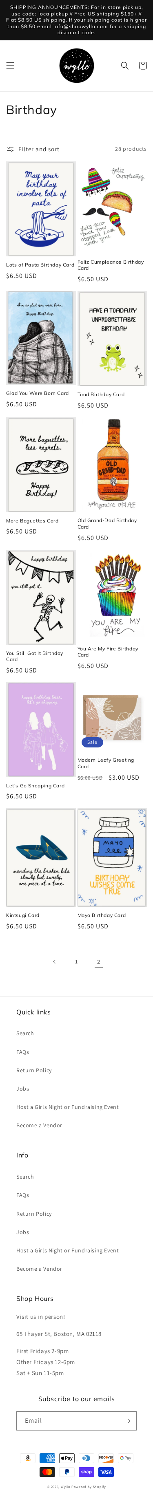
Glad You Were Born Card (37, 393)
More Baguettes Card (32, 521)
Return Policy (34, 1070)
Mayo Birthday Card (102, 915)
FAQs (22, 1052)
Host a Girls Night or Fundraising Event (67, 1107)
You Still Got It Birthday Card (34, 656)
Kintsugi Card (23, 915)
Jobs (22, 1088)
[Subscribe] (127, 1420)
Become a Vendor (39, 1125)
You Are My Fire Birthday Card (108, 652)
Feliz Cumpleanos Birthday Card (111, 265)
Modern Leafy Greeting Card (106, 763)
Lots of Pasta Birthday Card (40, 265)
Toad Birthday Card (101, 394)
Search (25, 1033)
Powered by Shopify (88, 1486)
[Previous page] (55, 962)
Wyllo (66, 1486)
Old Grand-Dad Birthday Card (107, 523)
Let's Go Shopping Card (35, 785)
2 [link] (98, 961)
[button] (10, 66)
